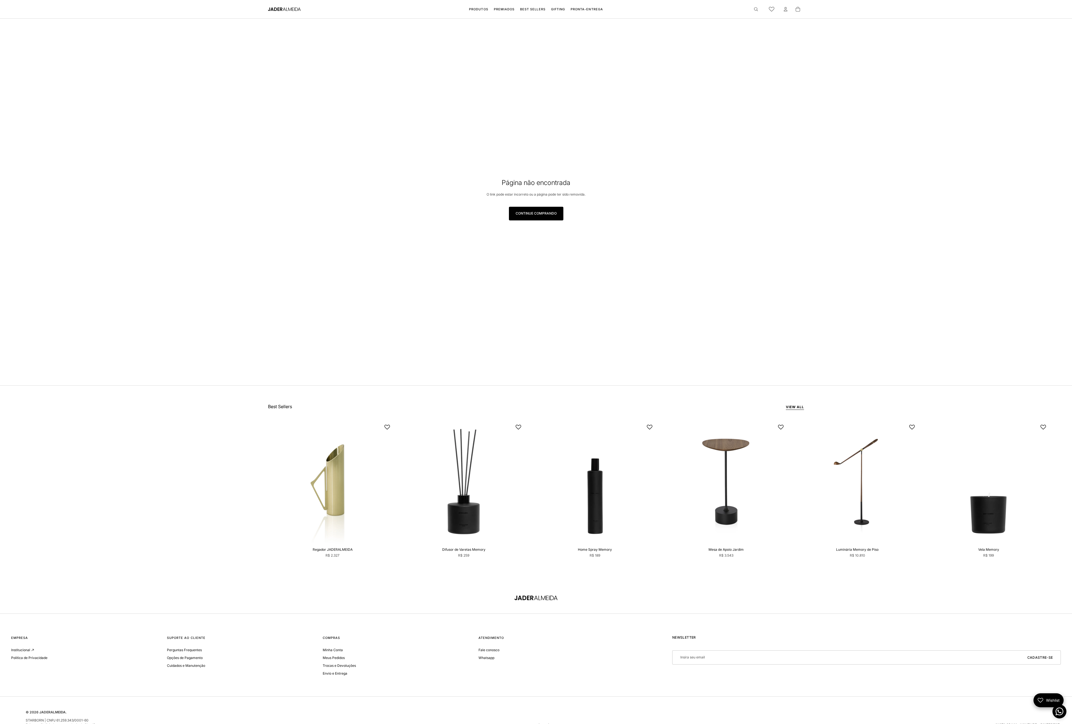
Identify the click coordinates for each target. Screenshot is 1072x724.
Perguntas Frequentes (184, 650)
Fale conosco (488, 650)
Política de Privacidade (29, 658)
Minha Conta (333, 650)
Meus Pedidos (334, 658)
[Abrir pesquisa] (756, 9)
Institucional (20, 650)
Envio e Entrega (335, 673)
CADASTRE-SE (1040, 657)
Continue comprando (536, 213)
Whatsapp (486, 658)
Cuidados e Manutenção (186, 665)
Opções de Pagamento (185, 658)
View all (795, 407)
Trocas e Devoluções (339, 665)
